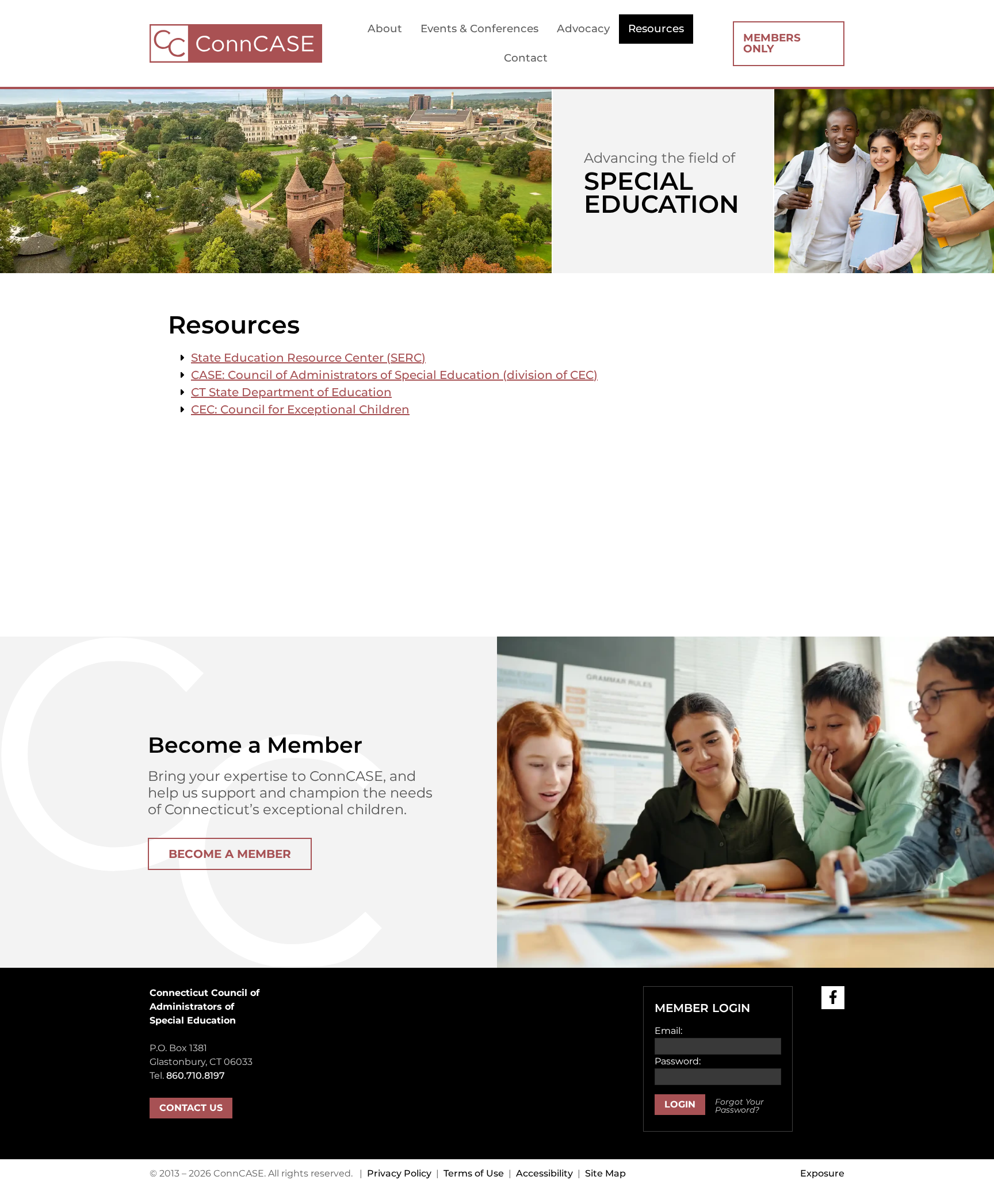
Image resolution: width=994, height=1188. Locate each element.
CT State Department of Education (291, 392)
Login (679, 1104)
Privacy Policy (399, 1173)
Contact (526, 57)
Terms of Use (474, 1173)
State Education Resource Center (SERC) (308, 358)
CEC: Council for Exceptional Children (300, 409)
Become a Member (230, 854)
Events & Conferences (479, 28)
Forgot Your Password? (739, 1106)
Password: (678, 1061)
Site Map (605, 1173)
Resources (656, 28)
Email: (668, 1030)
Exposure (822, 1173)
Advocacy (583, 28)
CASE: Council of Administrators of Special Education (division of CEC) (394, 375)
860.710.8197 (195, 1075)
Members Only (772, 43)
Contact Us (191, 1107)
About (385, 28)
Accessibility (544, 1173)
